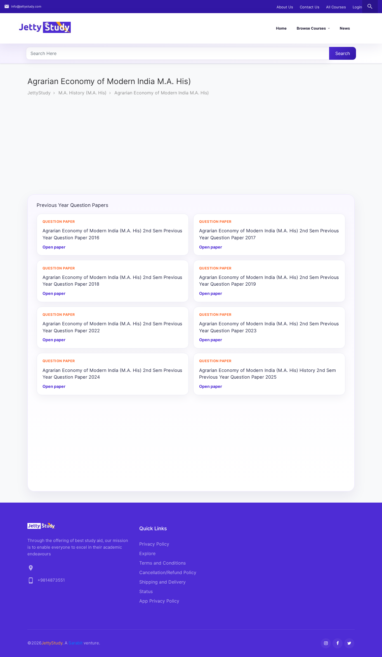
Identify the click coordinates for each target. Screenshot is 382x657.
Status (146, 591)
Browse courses (311, 28)
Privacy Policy (154, 544)
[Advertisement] (195, 146)
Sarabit (75, 643)
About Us (285, 7)
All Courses (336, 7)
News (345, 28)
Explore (147, 553)
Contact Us (309, 7)
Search (342, 53)
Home (281, 28)
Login (357, 7)
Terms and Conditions (162, 563)
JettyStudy (39, 92)
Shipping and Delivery (162, 582)
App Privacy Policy (159, 601)
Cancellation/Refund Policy (167, 572)
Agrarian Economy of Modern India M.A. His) (161, 92)
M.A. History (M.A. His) (82, 92)
